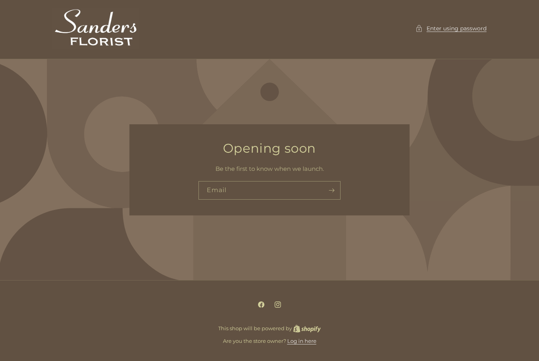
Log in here (301, 341)
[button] (451, 28)
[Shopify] (307, 328)
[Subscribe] (331, 190)
